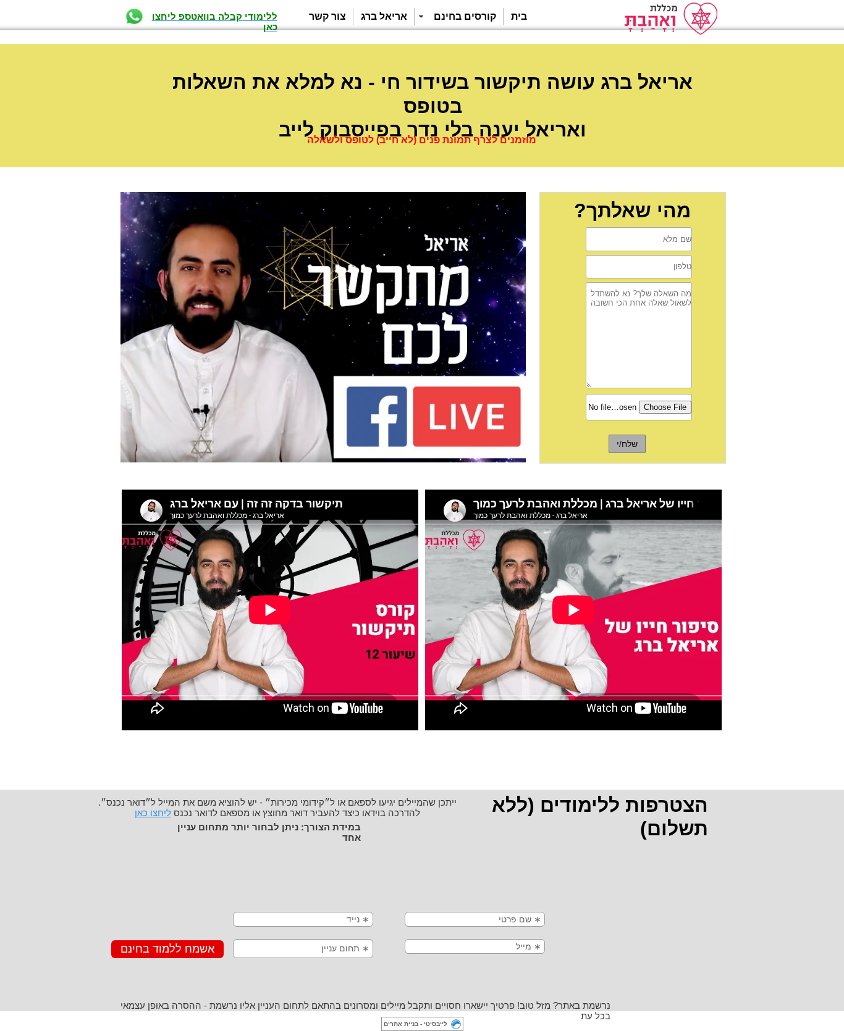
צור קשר (327, 16)
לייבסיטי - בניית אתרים (415, 1024)
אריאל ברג (384, 16)
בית (519, 16)
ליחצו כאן (153, 813)
